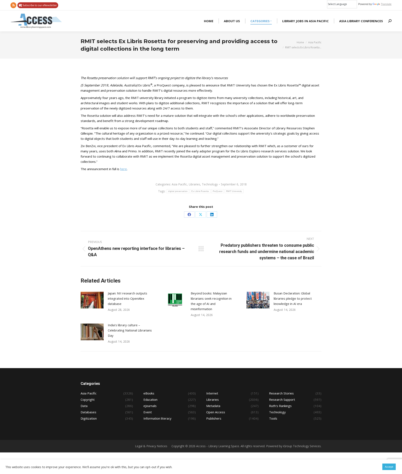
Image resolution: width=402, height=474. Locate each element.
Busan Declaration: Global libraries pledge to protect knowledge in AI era (293, 298)
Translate (386, 4)
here (123, 169)
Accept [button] (389, 467)
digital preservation (178, 191)
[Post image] (92, 300)
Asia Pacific (179, 184)
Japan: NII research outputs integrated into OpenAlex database (127, 298)
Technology (210, 184)
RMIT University (234, 191)
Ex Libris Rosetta (200, 191)
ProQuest (217, 191)
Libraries (194, 184)
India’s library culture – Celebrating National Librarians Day (130, 330)
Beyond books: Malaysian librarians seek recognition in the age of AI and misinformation (211, 301)
